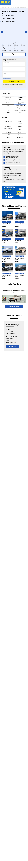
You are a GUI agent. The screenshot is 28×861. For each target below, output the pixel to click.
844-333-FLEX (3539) (11, 342)
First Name (7, 63)
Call (7, 858)
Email (5, 73)
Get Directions (12, 346)
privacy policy (13, 86)
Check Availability (14, 82)
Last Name (7, 68)
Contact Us (19, 858)
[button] (26, 32)
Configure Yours (14, 307)
